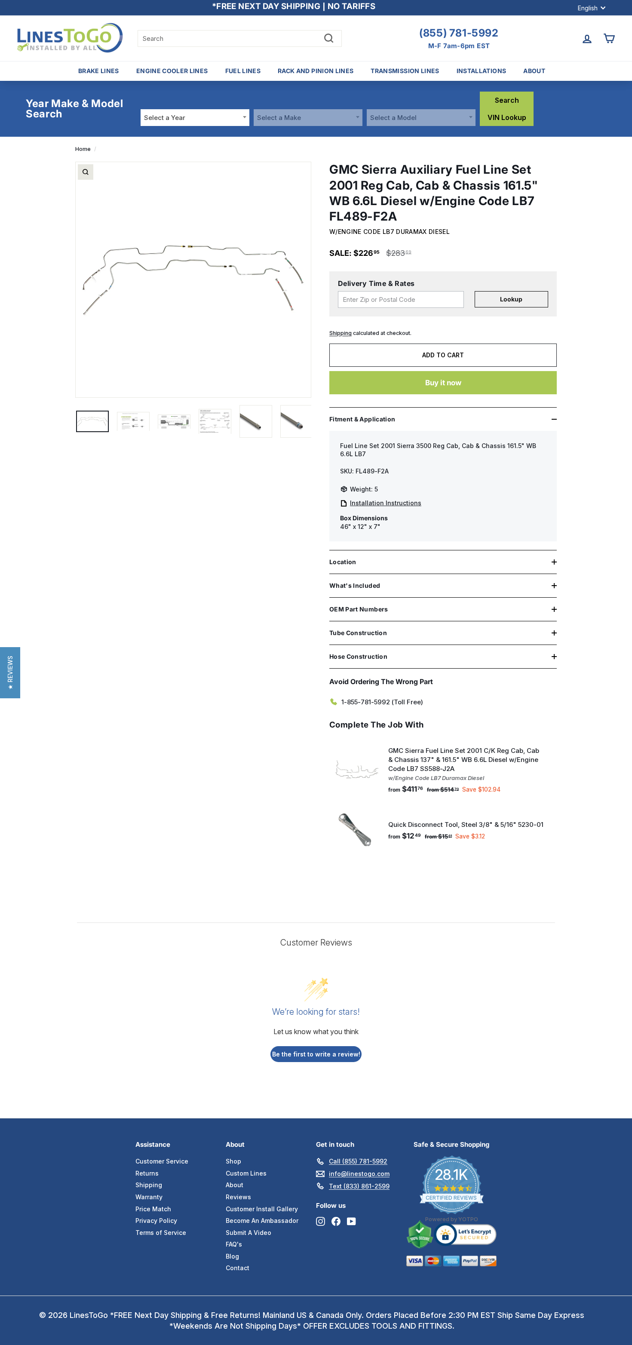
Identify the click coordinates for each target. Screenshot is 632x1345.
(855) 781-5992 (458, 33)
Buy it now (443, 382)
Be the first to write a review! (316, 1054)
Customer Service (161, 1161)
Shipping (340, 333)
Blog (232, 1256)
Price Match (153, 1209)
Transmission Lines (405, 70)
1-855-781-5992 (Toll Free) (382, 702)
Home (83, 149)
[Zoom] (85, 172)
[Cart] (609, 38)
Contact (237, 1267)
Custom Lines (246, 1173)
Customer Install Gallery (262, 1209)
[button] (10, 672)
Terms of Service (160, 1232)
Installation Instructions (385, 503)
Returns (147, 1173)
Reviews (238, 1197)
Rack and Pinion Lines (315, 70)
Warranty (149, 1197)
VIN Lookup (507, 117)
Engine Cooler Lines (172, 70)
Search (507, 100)
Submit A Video (248, 1232)
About (534, 70)
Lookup (511, 299)
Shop (233, 1161)
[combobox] (195, 117)
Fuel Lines (243, 70)
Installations (481, 70)
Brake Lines (98, 70)
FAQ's (234, 1244)
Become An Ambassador (262, 1220)
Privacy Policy (156, 1220)
